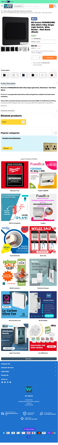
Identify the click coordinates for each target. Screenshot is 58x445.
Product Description (8, 83)
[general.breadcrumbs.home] (2, 11)
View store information (37, 64)
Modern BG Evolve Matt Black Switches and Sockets (18, 11)
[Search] (51, 6)
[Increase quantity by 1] (40, 58)
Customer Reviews (8, 111)
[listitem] (5, 75)
